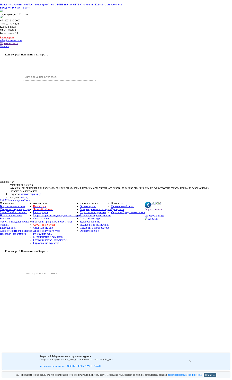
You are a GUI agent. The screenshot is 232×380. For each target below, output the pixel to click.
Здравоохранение (90, 221)
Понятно (210, 374)
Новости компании (11, 215)
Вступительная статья (12, 206)
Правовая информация (13, 233)
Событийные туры (91, 218)
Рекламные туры (42, 233)
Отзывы (4, 46)
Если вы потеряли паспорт (95, 215)
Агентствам (21, 4)
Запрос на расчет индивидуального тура (56, 215)
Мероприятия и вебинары (48, 236)
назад (24, 197)
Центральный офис (122, 206)
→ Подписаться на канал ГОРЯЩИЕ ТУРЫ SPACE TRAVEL (71, 366)
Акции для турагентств (46, 230)
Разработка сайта (154, 215)
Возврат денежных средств (95, 209)
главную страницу (30, 194)
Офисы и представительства (16, 221)
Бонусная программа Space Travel (52, 221)
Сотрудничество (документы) (50, 239)
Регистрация (40, 212)
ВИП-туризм (64, 4)
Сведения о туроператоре (15, 209)
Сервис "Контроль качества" (16, 230)
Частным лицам (37, 4)
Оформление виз (43, 227)
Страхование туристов (46, 243)
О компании (87, 4)
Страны (51, 4)
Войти (26, 7)
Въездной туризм (10, 7)
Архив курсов (7, 37)
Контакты (100, 4)
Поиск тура (6, 4)
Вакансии (5, 218)
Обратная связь (9, 43)
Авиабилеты (114, 4)
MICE (76, 4)
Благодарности (8, 227)
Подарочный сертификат (94, 224)
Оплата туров (41, 218)
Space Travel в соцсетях (13, 212)
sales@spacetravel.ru (11, 40)
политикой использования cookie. (185, 375)
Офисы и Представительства (128, 212)
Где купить (117, 209)
